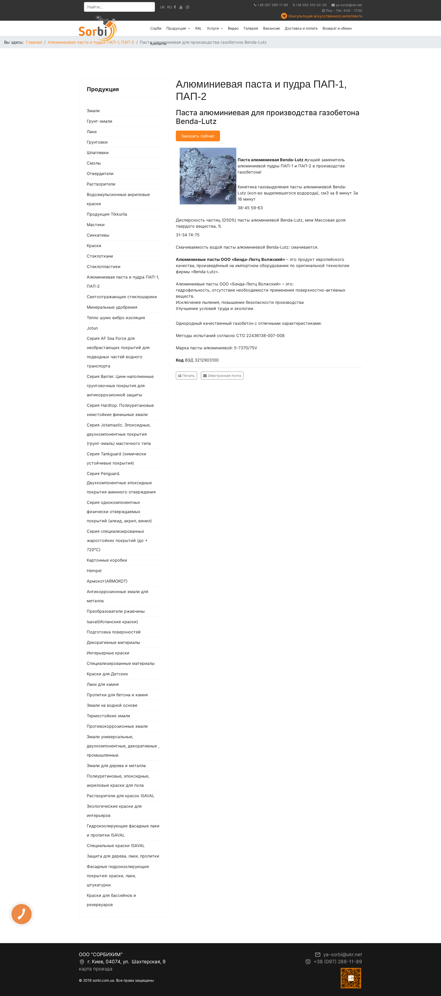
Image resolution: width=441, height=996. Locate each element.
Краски (94, 245)
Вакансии (271, 28)
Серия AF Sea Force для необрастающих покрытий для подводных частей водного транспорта (118, 352)
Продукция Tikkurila (107, 214)
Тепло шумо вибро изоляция (116, 317)
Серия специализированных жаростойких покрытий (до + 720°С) (117, 540)
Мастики (96, 224)
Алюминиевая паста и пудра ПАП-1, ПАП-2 (123, 281)
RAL (198, 28)
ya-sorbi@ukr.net (349, 5)
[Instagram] (187, 7)
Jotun (92, 328)
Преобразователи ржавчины (116, 611)
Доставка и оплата (301, 28)
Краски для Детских (107, 673)
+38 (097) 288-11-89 (338, 962)
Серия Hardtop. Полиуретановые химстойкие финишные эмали (120, 410)
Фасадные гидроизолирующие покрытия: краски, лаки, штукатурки (118, 875)
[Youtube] (180, 7)
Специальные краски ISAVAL (116, 845)
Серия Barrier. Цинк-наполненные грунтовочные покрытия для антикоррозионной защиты (120, 385)
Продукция (176, 28)
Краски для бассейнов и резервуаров (111, 900)
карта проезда (96, 969)
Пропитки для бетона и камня (117, 694)
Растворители (101, 184)
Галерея (251, 28)
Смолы (94, 163)
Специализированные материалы (121, 663)
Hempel (94, 570)
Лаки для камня (103, 684)
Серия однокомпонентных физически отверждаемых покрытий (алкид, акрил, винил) (119, 511)
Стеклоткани (100, 256)
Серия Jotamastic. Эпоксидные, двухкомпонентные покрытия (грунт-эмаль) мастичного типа (119, 434)
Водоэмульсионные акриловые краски (118, 199)
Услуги (213, 28)
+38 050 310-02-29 (310, 5)
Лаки (92, 131)
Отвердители (100, 173)
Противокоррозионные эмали (117, 726)
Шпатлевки (98, 152)
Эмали (93, 110)
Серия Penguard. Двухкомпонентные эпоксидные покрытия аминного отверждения (121, 482)
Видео (233, 28)
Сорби (155, 28)
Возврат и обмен (337, 28)
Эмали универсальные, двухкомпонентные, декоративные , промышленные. (123, 746)
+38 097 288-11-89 (273, 5)
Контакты (158, 43)
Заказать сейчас (198, 135)
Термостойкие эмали (108, 715)
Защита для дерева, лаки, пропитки (123, 856)
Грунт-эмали (99, 121)
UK (162, 7)
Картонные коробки (107, 560)
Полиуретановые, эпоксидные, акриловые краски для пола (118, 780)
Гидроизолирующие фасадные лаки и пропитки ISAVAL (123, 830)
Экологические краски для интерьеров (114, 811)
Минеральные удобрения (112, 307)
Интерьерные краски (108, 652)
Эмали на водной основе (112, 705)
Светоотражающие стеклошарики (122, 296)
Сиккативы (98, 235)
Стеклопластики (103, 266)
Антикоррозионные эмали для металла (117, 596)
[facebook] (175, 7)
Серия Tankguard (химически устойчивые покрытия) (116, 458)
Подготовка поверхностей (114, 631)
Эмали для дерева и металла (116, 765)
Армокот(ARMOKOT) (107, 581)
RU (169, 7)
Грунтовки (97, 142)
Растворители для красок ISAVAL (120, 795)
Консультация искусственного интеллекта (325, 16)
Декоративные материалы (113, 642)
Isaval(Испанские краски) (112, 621)
